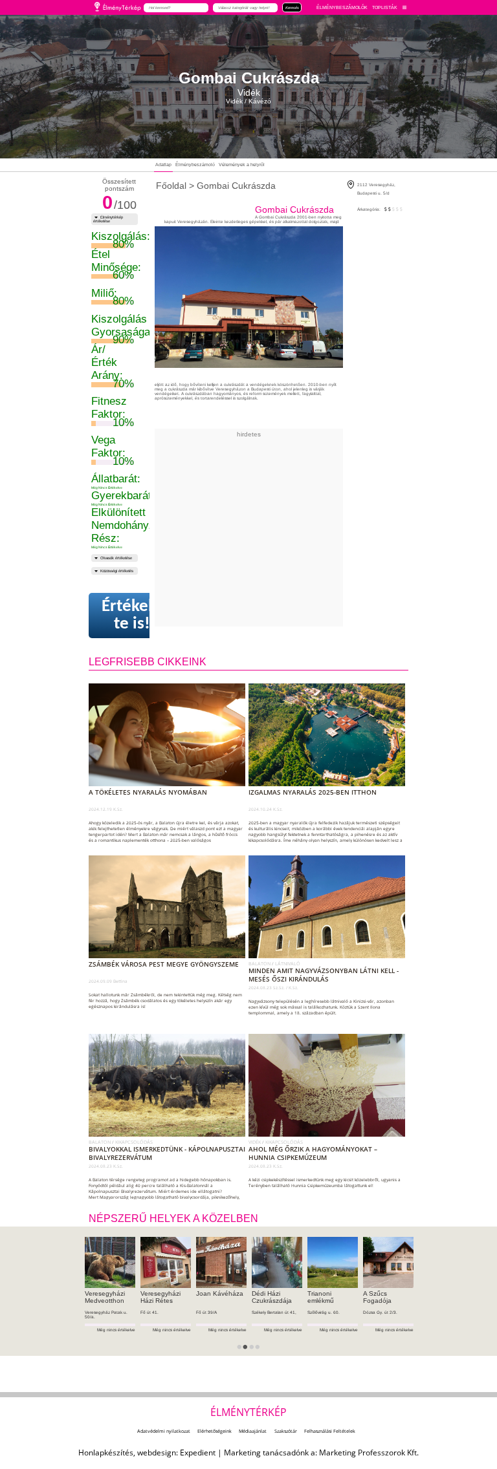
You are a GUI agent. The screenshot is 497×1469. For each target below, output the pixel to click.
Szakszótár (285, 1431)
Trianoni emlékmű (320, 1297)
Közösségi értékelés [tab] (116, 571)
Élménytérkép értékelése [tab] (108, 219)
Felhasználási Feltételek (329, 1431)
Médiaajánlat (253, 1431)
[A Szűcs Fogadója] (388, 1262)
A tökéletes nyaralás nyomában (148, 792)
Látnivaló (287, 963)
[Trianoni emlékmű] (332, 1262)
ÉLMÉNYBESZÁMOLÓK (342, 7)
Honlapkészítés (105, 1452)
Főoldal (171, 185)
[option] (110, 1296)
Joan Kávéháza (219, 1293)
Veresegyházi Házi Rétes (160, 1297)
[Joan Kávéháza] (221, 1262)
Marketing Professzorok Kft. (369, 1452)
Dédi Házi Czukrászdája (272, 1297)
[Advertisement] (302, 528)
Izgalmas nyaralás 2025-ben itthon (312, 792)
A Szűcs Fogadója (377, 1297)
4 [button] (261, 1351)
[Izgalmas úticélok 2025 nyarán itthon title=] (329, 783)
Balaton (260, 963)
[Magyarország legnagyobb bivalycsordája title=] (169, 1134)
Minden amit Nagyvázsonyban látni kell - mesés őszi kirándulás (323, 975)
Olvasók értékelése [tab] (116, 558)
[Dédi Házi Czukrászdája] (277, 1262)
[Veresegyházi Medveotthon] (110, 1262)
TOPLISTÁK (384, 7)
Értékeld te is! (132, 615)
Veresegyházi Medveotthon (105, 1297)
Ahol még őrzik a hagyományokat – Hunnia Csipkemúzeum (312, 1153)
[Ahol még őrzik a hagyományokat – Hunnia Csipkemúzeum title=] (329, 1134)
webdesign (156, 1452)
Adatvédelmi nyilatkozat (163, 1431)
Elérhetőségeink (214, 1431)
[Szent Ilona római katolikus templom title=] (329, 955)
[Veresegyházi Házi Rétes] (165, 1262)
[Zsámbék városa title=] (169, 955)
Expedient (197, 1452)
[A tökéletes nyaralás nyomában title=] (169, 783)
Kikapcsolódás (134, 1142)
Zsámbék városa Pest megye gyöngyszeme (164, 964)
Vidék (255, 1142)
